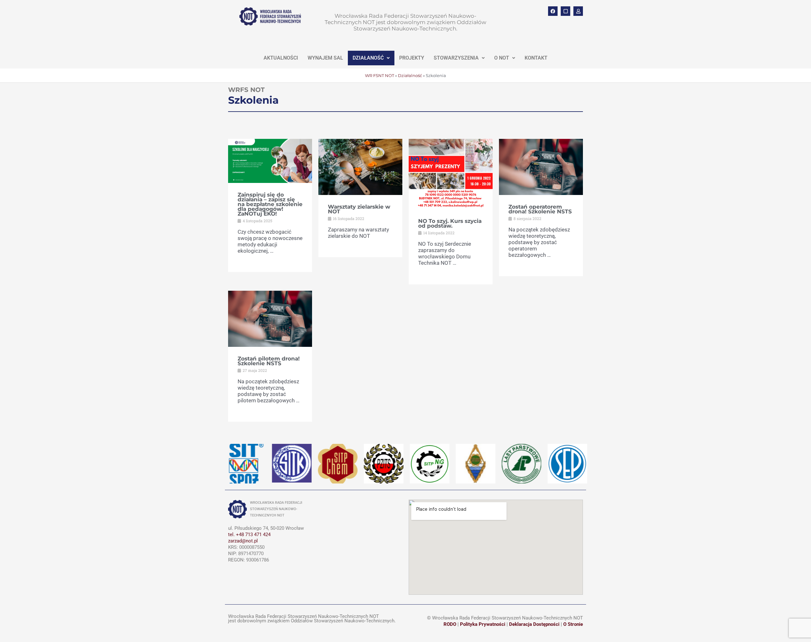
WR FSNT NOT (379, 75)
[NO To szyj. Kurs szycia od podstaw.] (451, 173)
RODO (450, 624)
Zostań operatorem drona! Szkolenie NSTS (540, 209)
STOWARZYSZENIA (456, 58)
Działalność (410, 75)
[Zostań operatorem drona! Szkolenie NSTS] (541, 166)
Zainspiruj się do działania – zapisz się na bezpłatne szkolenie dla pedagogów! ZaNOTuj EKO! (270, 204)
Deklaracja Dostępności (534, 624)
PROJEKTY (411, 58)
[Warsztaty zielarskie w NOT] (360, 166)
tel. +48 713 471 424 (249, 534)
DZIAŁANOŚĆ (368, 58)
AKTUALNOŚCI (281, 58)
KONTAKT (536, 58)
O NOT (501, 58)
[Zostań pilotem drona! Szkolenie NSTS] (270, 318)
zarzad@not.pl (243, 541)
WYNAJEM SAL (325, 58)
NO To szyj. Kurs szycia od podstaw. (450, 223)
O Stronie (573, 624)
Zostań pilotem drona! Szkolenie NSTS (269, 360)
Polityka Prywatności (482, 624)
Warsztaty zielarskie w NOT (359, 209)
